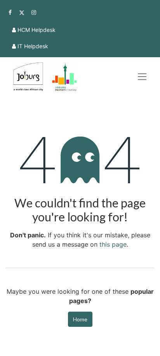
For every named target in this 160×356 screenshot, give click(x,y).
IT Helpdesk (32, 46)
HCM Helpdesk (36, 29)
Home (80, 319)
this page (113, 244)
